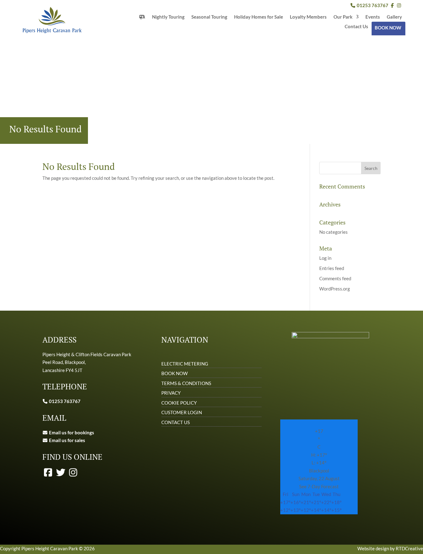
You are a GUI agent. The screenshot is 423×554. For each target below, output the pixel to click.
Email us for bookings (71, 432)
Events (372, 17)
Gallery (394, 17)
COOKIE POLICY (179, 403)
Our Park (343, 17)
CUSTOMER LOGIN (181, 412)
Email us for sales (67, 440)
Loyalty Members (308, 17)
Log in (325, 258)
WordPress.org (334, 288)
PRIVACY (171, 393)
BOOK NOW (388, 27)
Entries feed (331, 268)
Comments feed (335, 278)
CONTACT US (175, 422)
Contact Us (356, 26)
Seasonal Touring (209, 17)
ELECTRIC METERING (184, 363)
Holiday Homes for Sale (258, 17)
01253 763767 (372, 5)
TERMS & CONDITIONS (186, 383)
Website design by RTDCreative (390, 548)
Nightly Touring (168, 17)
